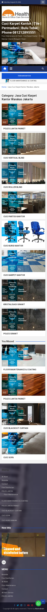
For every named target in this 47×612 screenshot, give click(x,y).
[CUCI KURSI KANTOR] (23, 232)
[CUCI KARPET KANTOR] (23, 261)
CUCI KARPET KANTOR (14, 275)
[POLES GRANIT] (23, 320)
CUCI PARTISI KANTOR (14, 216)
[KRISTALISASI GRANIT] (23, 290)
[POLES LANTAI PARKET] (23, 115)
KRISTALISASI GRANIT (14, 304)
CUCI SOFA (8, 457)
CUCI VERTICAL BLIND (13, 158)
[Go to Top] (43, 601)
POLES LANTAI (7, 491)
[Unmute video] (23, 545)
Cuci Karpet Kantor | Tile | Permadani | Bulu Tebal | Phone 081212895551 (21, 27)
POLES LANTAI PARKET (14, 128)
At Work (5, 477)
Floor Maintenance (11, 494)
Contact (5, 484)
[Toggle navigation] (11, 68)
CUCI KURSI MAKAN (9, 520)
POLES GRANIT (10, 333)
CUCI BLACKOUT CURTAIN (15, 428)
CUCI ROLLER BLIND (12, 187)
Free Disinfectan (8, 487)
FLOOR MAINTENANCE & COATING (19, 369)
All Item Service (7, 593)
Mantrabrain (39, 609)
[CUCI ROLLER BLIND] (23, 173)
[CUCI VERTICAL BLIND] (23, 144)
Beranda (5, 480)
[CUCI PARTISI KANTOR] (23, 202)
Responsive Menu (42, 2)
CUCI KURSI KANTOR (13, 246)
